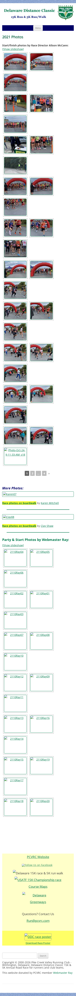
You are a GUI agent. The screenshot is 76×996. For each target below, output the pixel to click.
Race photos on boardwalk (19, 503)
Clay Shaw (47, 526)
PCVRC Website (38, 857)
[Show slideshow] (13, 49)
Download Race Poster (38, 943)
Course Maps (38, 886)
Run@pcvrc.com (38, 920)
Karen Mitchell (50, 503)
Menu (38, 28)
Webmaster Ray (62, 972)
